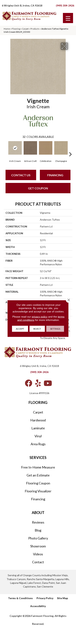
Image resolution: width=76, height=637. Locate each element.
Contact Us (20, 175)
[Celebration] (45, 148)
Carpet (25, 28)
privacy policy (39, 316)
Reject (37, 328)
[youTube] (48, 383)
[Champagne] (61, 148)
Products (34, 28)
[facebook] (28, 383)
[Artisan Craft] (30, 148)
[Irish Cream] (15, 148)
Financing (55, 175)
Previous (5, 148)
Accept (20, 328)
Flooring (16, 28)
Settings (55, 328)
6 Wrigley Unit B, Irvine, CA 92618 (22, 5)
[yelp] (38, 383)
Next (70, 148)
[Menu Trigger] (68, 18)
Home (7, 28)
